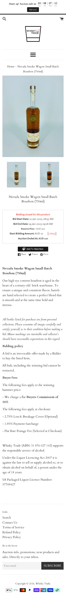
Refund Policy (11, 532)
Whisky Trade (43, 583)
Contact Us (9, 522)
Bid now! (33, 9)
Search (6, 518)
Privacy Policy (11, 537)
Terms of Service (13, 527)
